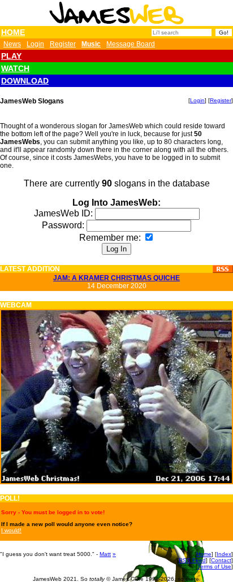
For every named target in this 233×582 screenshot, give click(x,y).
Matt (105, 554)
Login (35, 44)
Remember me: (111, 237)
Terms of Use (214, 566)
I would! (11, 530)
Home (204, 554)
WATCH (15, 68)
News (12, 44)
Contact (221, 560)
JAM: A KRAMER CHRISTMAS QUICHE (116, 278)
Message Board (130, 44)
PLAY (11, 55)
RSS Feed (192, 560)
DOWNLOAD (25, 80)
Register (63, 44)
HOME (13, 32)
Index (224, 554)
